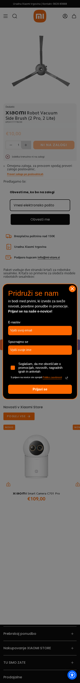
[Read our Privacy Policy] (66, 377)
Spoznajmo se (18, 342)
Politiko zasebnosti (52, 377)
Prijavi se (40, 389)
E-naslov (14, 322)
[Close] (72, 289)
